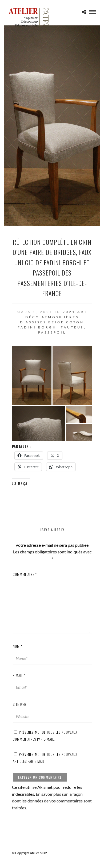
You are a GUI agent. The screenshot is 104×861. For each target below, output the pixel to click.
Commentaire (25, 574)
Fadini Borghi (38, 327)
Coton (75, 322)
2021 (69, 312)
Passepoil (52, 332)
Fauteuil (73, 327)
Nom (17, 646)
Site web (19, 704)
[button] (31, 375)
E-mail (19, 675)
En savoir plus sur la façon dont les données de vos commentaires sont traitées (52, 800)
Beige (56, 322)
